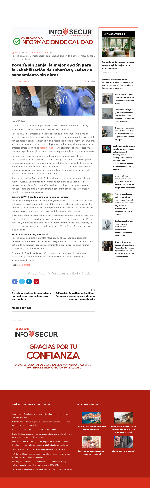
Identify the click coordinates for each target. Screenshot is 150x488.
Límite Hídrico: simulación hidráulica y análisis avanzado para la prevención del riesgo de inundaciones (125, 182)
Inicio (11, 18)
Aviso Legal (96, 484)
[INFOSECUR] (29, 7)
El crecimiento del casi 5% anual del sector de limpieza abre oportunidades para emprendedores (31, 294)
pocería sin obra (47, 147)
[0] (85, 81)
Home (18, 52)
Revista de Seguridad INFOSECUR (55, 484)
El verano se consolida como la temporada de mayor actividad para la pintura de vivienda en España (124, 134)
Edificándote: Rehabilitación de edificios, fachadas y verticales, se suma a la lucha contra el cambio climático (75, 294)
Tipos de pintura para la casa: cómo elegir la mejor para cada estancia (118, 65)
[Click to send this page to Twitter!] (22, 281)
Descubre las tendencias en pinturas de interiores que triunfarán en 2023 (123, 429)
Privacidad (105, 484)
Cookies (113, 484)
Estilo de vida (50, 18)
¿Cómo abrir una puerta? (123, 451)
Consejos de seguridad (28, 18)
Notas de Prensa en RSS (21, 81)
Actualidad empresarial (72, 18)
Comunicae (24, 264)
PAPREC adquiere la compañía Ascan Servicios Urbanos (34, 429)
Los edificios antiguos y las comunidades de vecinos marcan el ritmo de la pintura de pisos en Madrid (124, 116)
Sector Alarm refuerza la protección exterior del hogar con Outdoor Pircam (42, 469)
